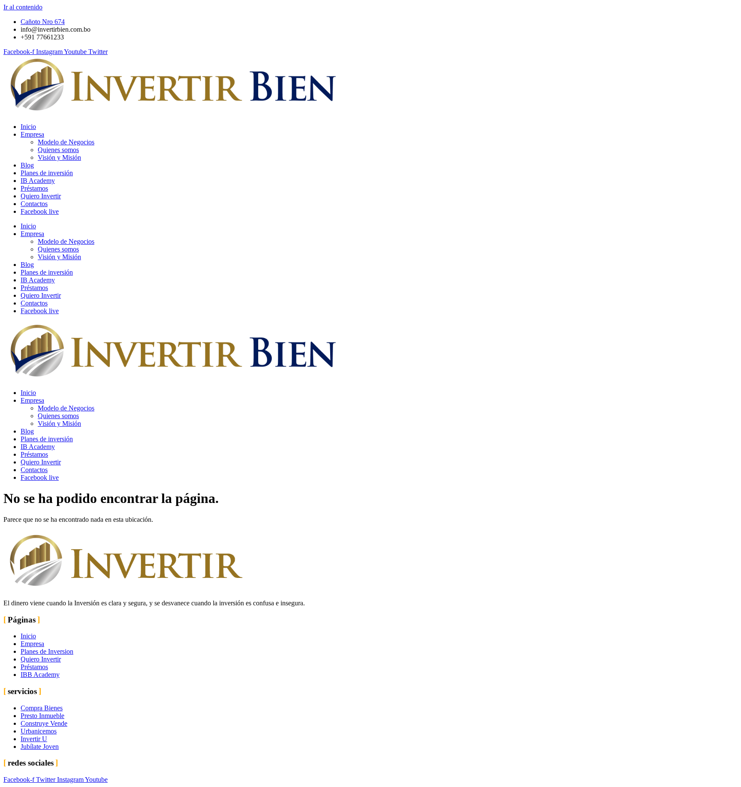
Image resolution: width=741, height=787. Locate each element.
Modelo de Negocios (66, 142)
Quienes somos (58, 149)
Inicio (28, 126)
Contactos (34, 203)
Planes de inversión (47, 173)
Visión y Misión (59, 157)
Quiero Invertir (41, 196)
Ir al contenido (22, 7)
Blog (27, 165)
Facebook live (40, 211)
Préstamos (34, 188)
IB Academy (38, 180)
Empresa (32, 134)
